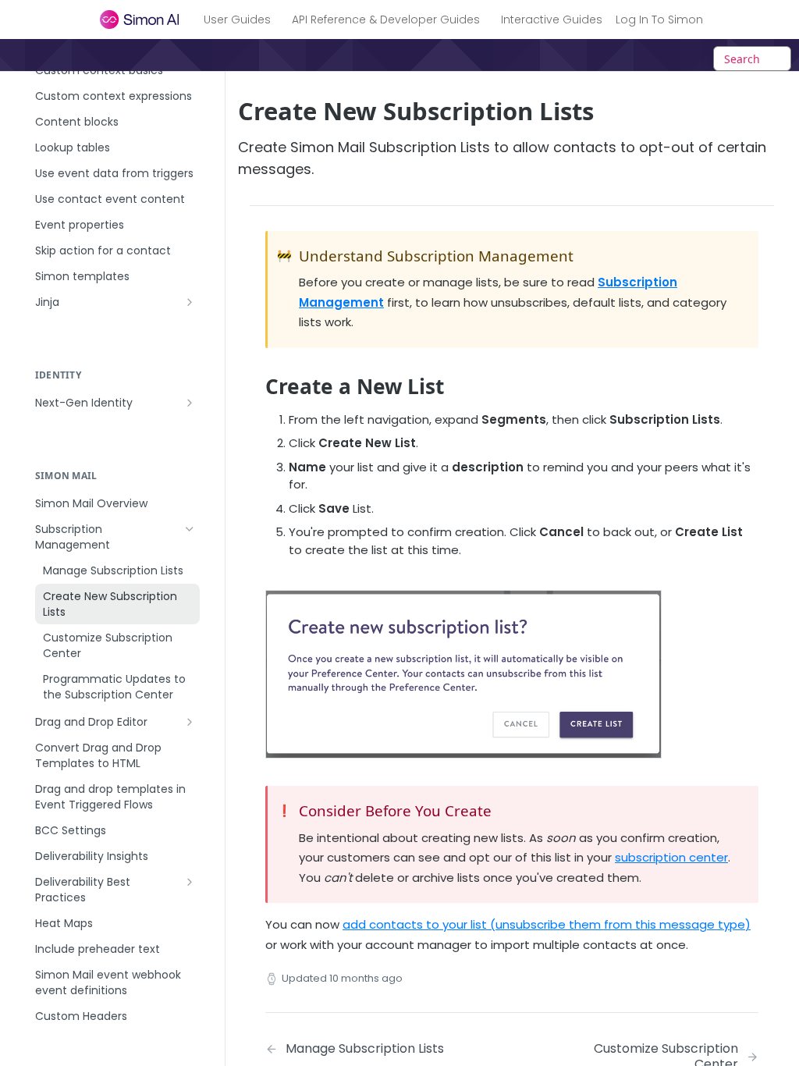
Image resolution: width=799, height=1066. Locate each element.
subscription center (671, 857)
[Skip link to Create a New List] (254, 386)
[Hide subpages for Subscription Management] (189, 529)
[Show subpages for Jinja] (189, 302)
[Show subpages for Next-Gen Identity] (189, 402)
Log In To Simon (659, 19)
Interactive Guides (551, 19)
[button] (463, 672)
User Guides (237, 19)
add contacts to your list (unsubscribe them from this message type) (547, 924)
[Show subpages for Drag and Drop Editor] (189, 722)
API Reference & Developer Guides (386, 19)
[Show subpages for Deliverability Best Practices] (189, 882)
